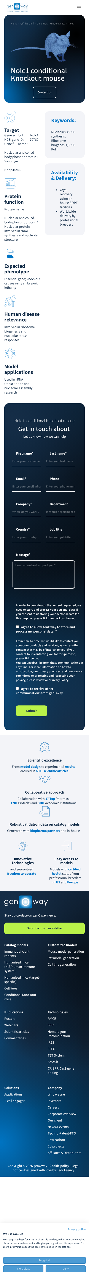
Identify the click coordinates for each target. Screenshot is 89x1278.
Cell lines (10, 988)
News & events (58, 1127)
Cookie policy (59, 1165)
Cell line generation (62, 964)
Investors (54, 1101)
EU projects (56, 1146)
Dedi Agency (65, 1170)
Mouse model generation (66, 951)
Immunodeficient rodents (17, 953)
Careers (53, 1107)
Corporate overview (62, 1114)
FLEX (51, 1049)
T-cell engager (14, 1101)
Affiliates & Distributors (64, 1153)
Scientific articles (16, 1032)
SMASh (53, 1062)
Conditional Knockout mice (20, 997)
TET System (56, 1055)
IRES (51, 1042)
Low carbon (56, 1140)
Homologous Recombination (59, 1034)
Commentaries (15, 1038)
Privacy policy (77, 1229)
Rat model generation (63, 958)
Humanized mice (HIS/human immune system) (19, 966)
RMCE (52, 1019)
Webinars (11, 1025)
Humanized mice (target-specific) (22, 979)
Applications (13, 1094)
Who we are (56, 1094)
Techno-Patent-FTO (62, 1133)
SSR (51, 1025)
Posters (9, 1019)
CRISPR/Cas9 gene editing (61, 1070)
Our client (55, 1120)
